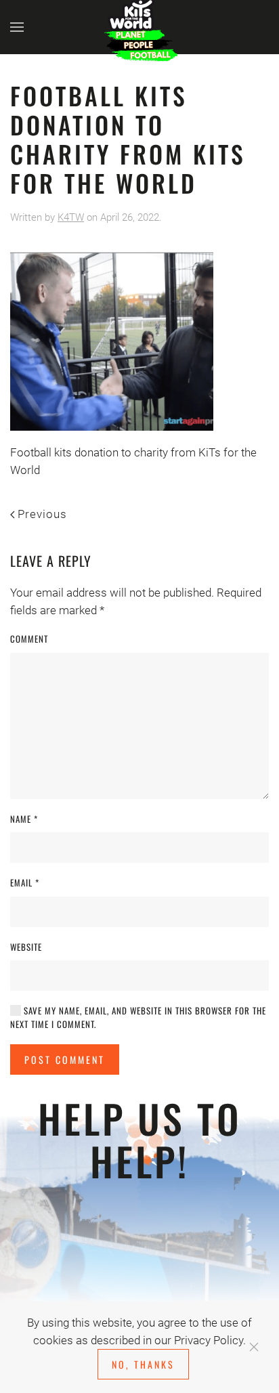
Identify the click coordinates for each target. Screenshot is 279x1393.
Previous (42, 514)
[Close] (254, 1347)
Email (24, 882)
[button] (17, 27)
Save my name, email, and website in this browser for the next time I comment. (138, 1017)
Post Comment (64, 1059)
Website (26, 947)
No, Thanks (143, 1364)
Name (24, 819)
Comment (29, 639)
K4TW (71, 217)
